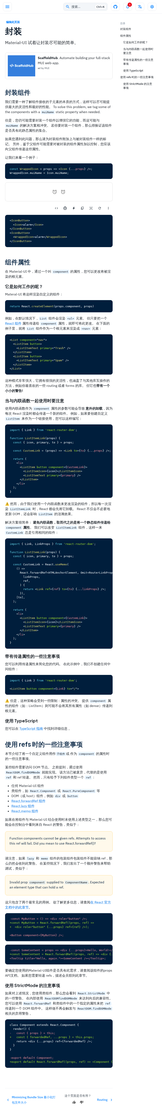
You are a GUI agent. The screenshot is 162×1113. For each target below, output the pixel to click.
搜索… (88, 7)
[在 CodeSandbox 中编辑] (65, 208)
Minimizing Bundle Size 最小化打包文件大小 (33, 1099)
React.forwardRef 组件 (28, 801)
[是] (74, 1102)
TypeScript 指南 (31, 728)
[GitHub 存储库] (115, 7)
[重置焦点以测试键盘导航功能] (91, 208)
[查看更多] (108, 208)
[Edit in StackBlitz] (73, 208)
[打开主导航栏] (7, 6)
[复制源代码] (82, 208)
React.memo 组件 (24, 811)
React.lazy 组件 (23, 806)
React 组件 (13, 323)
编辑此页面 (13, 22)
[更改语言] (139, 7)
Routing (102, 1100)
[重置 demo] (99, 208)
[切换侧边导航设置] (152, 7)
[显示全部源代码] (56, 208)
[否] (81, 1102)
